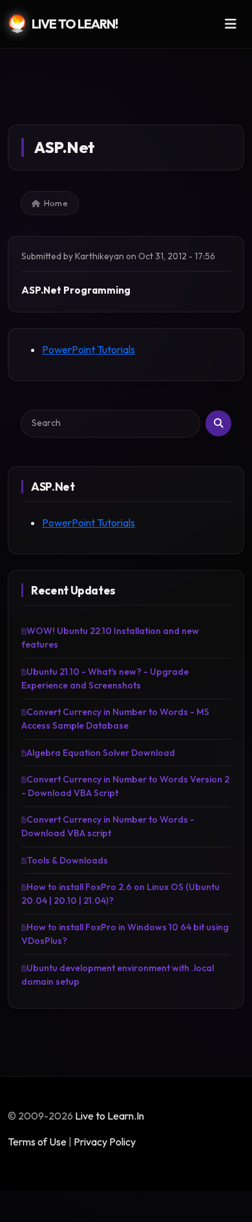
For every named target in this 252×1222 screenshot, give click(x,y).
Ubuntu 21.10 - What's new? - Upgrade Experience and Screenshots (105, 678)
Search (218, 423)
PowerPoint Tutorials (88, 349)
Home (56, 203)
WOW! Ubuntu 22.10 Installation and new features (110, 637)
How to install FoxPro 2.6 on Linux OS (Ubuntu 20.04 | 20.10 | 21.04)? (120, 893)
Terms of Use (37, 1141)
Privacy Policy (105, 1141)
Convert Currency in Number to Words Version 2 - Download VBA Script (125, 786)
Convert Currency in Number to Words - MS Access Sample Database (115, 718)
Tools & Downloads (67, 860)
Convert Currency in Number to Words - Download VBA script (107, 826)
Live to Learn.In (109, 1115)
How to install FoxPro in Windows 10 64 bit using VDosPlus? (125, 933)
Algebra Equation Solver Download (100, 752)
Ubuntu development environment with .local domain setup (117, 974)
